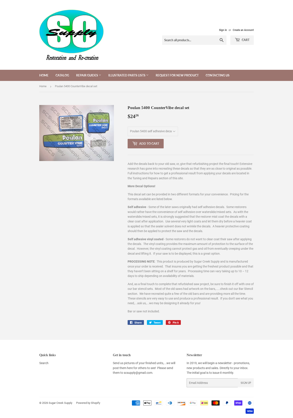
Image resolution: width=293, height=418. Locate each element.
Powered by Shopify (88, 402)
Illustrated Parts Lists (127, 75)
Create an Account (243, 30)
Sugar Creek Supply (60, 402)
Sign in (223, 30)
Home (43, 75)
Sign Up (246, 383)
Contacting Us (218, 75)
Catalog (62, 75)
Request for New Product (177, 75)
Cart (245, 40)
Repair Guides (87, 75)
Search (43, 363)
